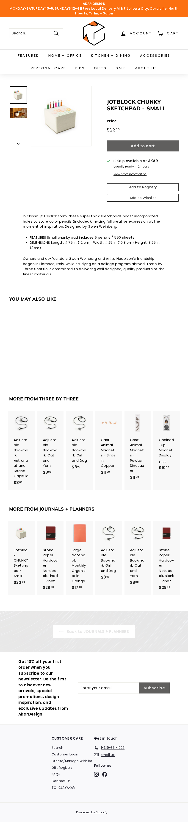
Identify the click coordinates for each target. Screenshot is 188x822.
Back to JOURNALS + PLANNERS (97, 631)
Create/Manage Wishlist (72, 761)
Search (57, 747)
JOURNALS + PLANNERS (67, 509)
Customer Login (65, 754)
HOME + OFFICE (65, 55)
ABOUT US (146, 68)
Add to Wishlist (143, 197)
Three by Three (59, 399)
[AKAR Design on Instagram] (96, 774)
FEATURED (28, 55)
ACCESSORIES (155, 55)
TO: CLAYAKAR (63, 787)
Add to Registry (143, 187)
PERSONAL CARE (48, 68)
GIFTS (100, 68)
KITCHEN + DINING (111, 55)
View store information (130, 174)
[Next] (18, 143)
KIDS (80, 68)
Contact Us (61, 781)
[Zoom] (61, 116)
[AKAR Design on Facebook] (104, 774)
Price (112, 121)
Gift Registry (62, 767)
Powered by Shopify (92, 812)
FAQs (56, 774)
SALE (121, 68)
